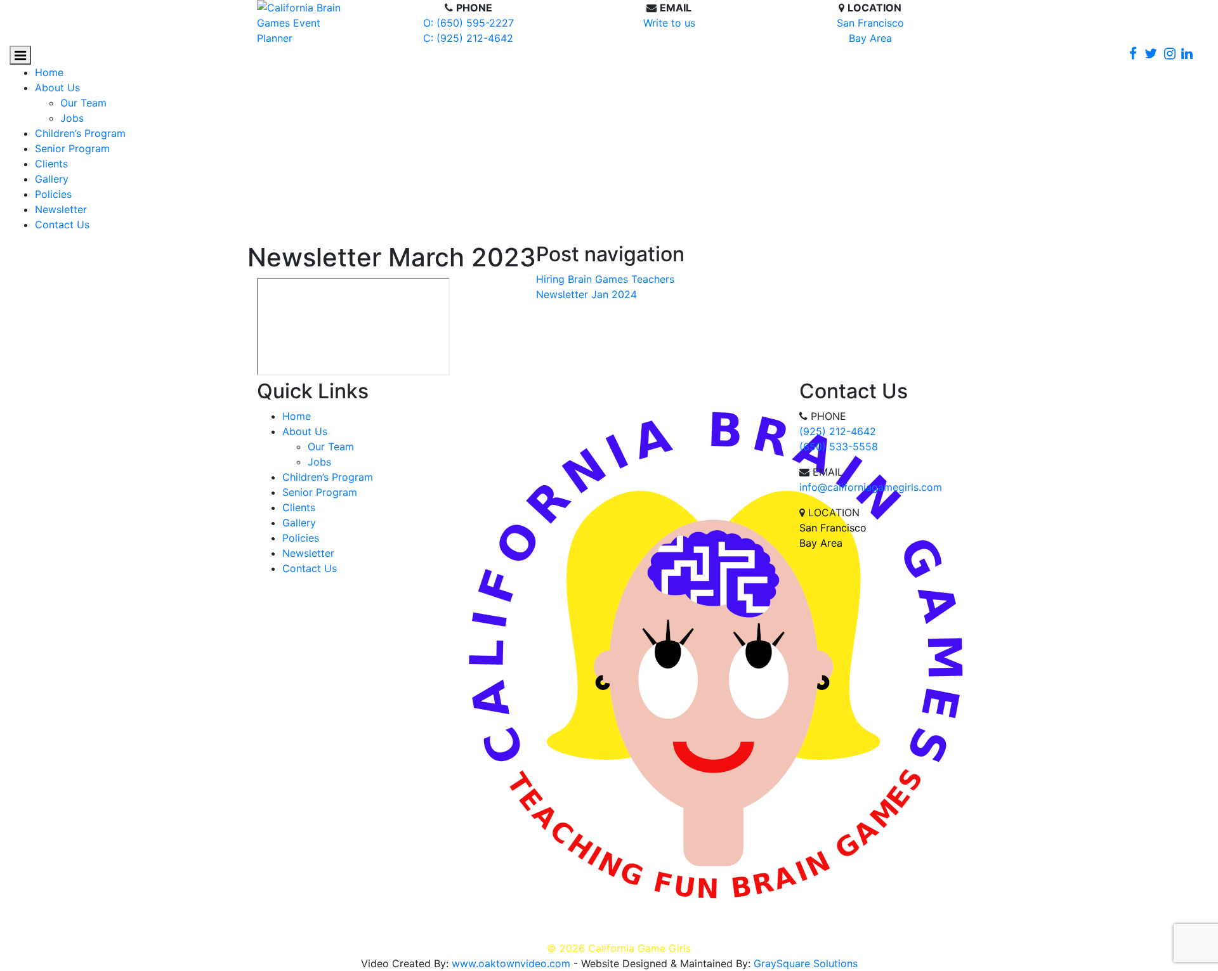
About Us (57, 87)
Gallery (52, 179)
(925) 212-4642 (837, 431)
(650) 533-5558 (838, 446)
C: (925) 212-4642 (468, 38)
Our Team (83, 102)
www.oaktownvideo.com (511, 963)
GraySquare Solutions (806, 963)
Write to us (669, 22)
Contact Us (62, 224)
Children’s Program (80, 133)
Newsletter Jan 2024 (586, 294)
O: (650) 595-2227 (468, 22)
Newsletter (61, 209)
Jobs (72, 118)
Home (49, 72)
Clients (51, 163)
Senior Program (72, 148)
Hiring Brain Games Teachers (605, 279)
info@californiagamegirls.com (870, 487)
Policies (53, 194)
